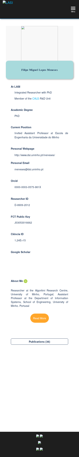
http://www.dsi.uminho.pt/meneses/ (35, 155)
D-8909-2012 (22, 205)
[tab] (39, 341)
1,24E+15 (20, 240)
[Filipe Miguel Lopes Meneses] (39, 386)
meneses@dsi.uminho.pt (29, 169)
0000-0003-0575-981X (28, 187)
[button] (39, 318)
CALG (35, 98)
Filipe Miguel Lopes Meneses (39, 410)
